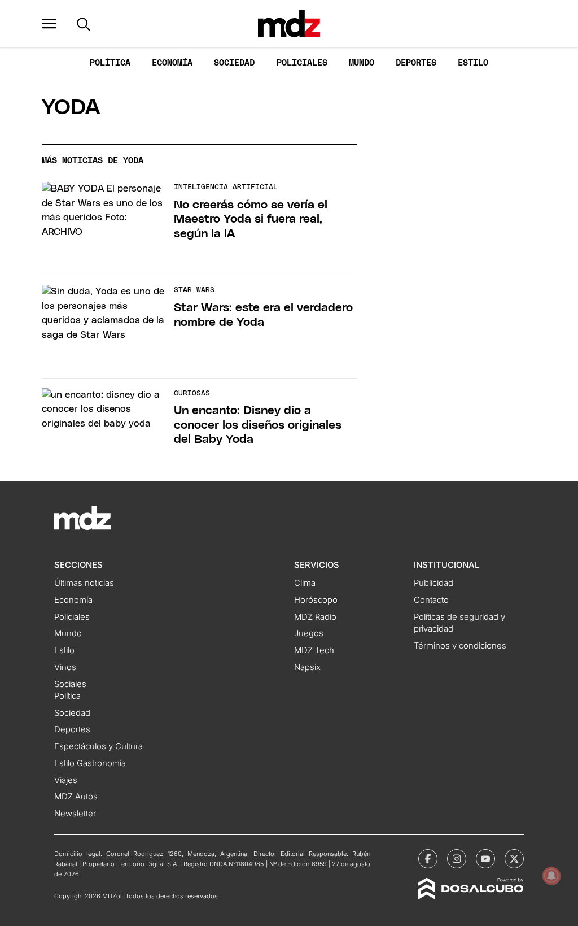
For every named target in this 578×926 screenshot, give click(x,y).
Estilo (473, 63)
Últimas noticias (84, 583)
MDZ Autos (76, 797)
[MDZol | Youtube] (485, 859)
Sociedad (234, 63)
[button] (49, 24)
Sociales (70, 684)
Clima (305, 583)
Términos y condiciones (460, 646)
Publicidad (433, 583)
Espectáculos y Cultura (98, 746)
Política (110, 63)
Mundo (361, 63)
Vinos (65, 667)
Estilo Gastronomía (90, 763)
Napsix (307, 667)
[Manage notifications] (551, 876)
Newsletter (75, 813)
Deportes (416, 63)
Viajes (65, 780)
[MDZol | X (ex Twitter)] (514, 859)
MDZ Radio (315, 617)
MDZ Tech (314, 650)
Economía (172, 63)
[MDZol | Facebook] (428, 859)
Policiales (302, 63)
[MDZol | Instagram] (457, 859)
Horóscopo (316, 600)
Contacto (431, 600)
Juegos (308, 633)
